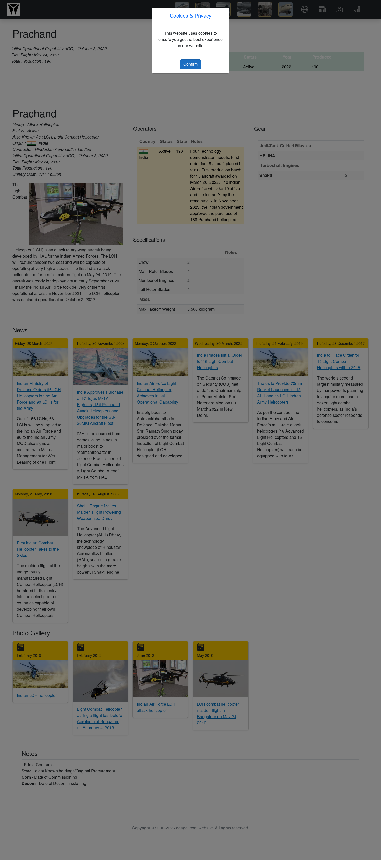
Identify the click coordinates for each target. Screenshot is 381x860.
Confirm (190, 64)
